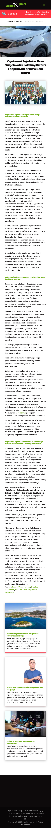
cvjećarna (22, 413)
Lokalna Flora (21, 589)
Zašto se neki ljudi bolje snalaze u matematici (21, 742)
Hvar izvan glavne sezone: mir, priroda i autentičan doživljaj (23, 635)
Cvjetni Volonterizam (21, 587)
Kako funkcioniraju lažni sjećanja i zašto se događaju (25, 688)
